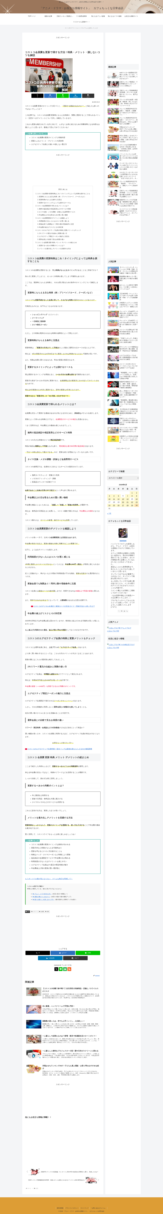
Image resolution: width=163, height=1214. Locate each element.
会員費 (42, 911)
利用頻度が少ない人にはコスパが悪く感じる (54, 221)
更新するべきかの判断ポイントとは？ (52, 245)
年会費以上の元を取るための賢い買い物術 (53, 215)
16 (137, 499)
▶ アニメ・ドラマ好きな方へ (42, 894)
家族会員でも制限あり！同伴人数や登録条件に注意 (56, 224)
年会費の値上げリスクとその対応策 (51, 227)
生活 (28, 911)
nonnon (123, 541)
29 (132, 505)
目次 (60, 189)
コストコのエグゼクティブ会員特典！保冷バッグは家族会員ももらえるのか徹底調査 (60, 749)
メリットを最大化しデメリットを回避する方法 (55, 248)
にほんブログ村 (113, 631)
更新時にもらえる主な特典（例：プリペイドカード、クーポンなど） (62, 196)
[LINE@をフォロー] (61, 969)
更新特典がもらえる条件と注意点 (50, 199)
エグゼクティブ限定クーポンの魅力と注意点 (54, 236)
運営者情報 (60, 1208)
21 (127, 502)
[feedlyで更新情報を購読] (65, 969)
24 (109, 505)
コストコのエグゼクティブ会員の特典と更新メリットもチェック (59, 230)
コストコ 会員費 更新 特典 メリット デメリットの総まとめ (57, 242)
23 (137, 502)
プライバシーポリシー (72, 1208)
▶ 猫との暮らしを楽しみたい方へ (43, 899)
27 (123, 505)
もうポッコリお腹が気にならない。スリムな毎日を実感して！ (49, 879)
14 (127, 499)
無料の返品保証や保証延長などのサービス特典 (55, 209)
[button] (88, 96)
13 (123, 499)
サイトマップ (84, 1208)
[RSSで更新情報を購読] (69, 969)
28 (127, 505)
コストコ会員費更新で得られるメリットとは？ (53, 206)
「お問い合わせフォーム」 (98, 1208)
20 (123, 502)
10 (109, 499)
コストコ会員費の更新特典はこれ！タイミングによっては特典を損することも (63, 193)
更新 (48, 911)
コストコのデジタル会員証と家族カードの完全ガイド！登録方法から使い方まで (64, 606)
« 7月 (109, 513)
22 (132, 502)
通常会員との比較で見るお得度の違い (52, 239)
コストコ (35, 911)
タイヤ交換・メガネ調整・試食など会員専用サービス (57, 212)
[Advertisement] (63, 43)
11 (114, 499)
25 (114, 505)
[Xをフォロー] (56, 969)
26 (118, 505)
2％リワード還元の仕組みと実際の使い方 (53, 233)
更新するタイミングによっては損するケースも (55, 203)
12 (118, 499)
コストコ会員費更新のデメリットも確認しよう (53, 218)
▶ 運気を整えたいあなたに (41, 896)
